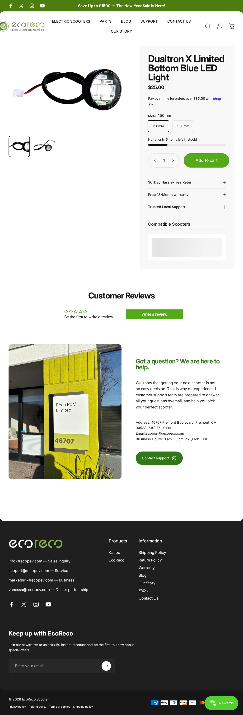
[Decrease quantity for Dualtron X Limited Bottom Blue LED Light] (153, 160)
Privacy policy (17, 706)
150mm (158, 126)
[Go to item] (19, 146)
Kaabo (114, 552)
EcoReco (117, 560)
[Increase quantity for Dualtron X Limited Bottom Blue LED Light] (174, 160)
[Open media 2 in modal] (69, 89)
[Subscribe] (106, 666)
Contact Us (148, 598)
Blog (143, 575)
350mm (183, 126)
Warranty (147, 567)
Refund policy (37, 706)
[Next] (118, 88)
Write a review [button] (154, 314)
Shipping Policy (152, 552)
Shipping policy (83, 706)
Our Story (147, 583)
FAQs (143, 590)
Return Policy (150, 560)
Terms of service (59, 706)
